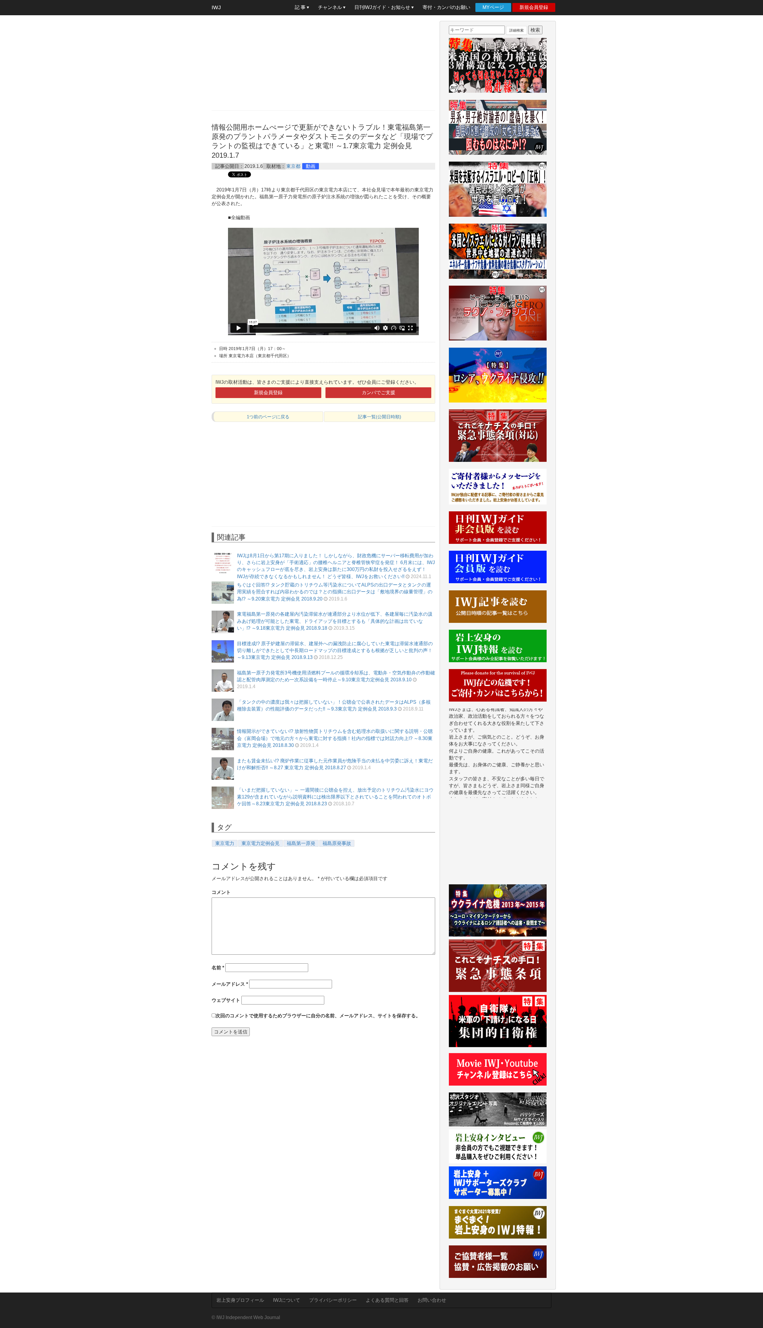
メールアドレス (230, 984)
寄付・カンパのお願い (446, 7)
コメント (221, 892)
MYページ (493, 7)
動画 (310, 166)
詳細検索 (516, 30)
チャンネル (330, 7)
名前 (218, 967)
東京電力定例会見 (260, 843)
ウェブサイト (226, 1000)
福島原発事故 (336, 843)
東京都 (293, 166)
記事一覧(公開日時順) (379, 416)
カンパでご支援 (378, 392)
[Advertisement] (323, 62)
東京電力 (224, 843)
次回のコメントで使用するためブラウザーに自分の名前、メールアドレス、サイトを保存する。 (318, 1015)
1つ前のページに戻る (268, 416)
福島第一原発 (301, 843)
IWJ (216, 7)
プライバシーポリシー (333, 1300)
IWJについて (286, 1300)
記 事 (301, 7)
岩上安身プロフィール (240, 1300)
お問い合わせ (432, 1300)
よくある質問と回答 (387, 1300)
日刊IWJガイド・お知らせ (382, 7)
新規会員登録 (533, 7)
